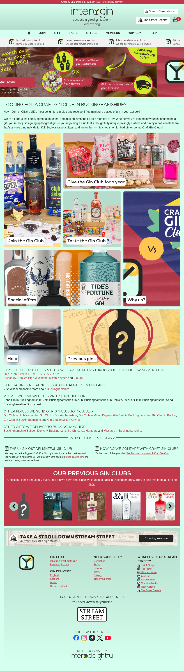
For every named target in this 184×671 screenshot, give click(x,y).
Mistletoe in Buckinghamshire (122, 430)
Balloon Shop (147, 579)
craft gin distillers (75, 457)
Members (113, 32)
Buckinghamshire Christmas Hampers (73, 430)
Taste (73, 32)
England (46, 374)
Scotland (54, 579)
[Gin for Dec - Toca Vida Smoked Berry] (160, 506)
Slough (78, 377)
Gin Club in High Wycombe (21, 415)
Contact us (99, 561)
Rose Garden (147, 586)
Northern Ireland (58, 586)
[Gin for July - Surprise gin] (23, 506)
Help (153, 32)
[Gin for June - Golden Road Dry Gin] (57, 506)
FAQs (97, 564)
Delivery (98, 568)
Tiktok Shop (147, 565)
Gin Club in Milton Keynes (95, 415)
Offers (91, 32)
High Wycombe (38, 377)
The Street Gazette (155, 20)
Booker (22, 377)
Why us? (134, 32)
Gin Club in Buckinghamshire (58, 415)
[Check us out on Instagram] (84, 638)
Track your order (102, 579)
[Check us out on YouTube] (108, 638)
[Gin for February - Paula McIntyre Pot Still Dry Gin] (126, 506)
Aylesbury (10, 377)
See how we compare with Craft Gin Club (147, 453)
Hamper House (148, 572)
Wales (53, 582)
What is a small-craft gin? (63, 561)
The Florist (146, 568)
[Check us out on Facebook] (76, 638)
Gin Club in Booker (164, 415)
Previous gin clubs (59, 564)
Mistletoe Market (149, 583)
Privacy (98, 575)
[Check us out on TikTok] (92, 638)
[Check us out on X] (100, 638)
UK (57, 374)
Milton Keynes (58, 377)
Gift (57, 32)
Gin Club (145, 576)
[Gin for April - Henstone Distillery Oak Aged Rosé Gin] (92, 506)
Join (42, 32)
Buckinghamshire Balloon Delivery (26, 430)
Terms (97, 571)
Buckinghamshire (20, 374)
